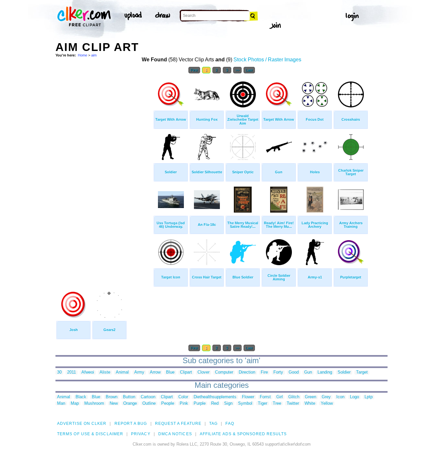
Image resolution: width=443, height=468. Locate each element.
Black (81, 397)
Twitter (293, 403)
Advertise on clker (81, 423)
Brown (111, 397)
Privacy (140, 434)
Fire (264, 372)
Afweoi (87, 372)
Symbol (245, 403)
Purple (200, 403)
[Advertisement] (104, 174)
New (114, 403)
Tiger (262, 403)
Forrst (265, 397)
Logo (354, 397)
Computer (224, 372)
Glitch (293, 397)
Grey (326, 397)
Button (129, 397)
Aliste (105, 372)
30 (59, 372)
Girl (279, 397)
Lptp (369, 397)
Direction (247, 372)
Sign (228, 403)
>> (237, 70)
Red (215, 403)
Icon (340, 397)
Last (249, 70)
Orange (130, 403)
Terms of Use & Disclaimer (90, 434)
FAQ (229, 423)
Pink (184, 403)
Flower (248, 397)
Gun (308, 372)
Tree (277, 403)
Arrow (155, 372)
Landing (324, 372)
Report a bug (130, 423)
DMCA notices (175, 434)
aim (94, 55)
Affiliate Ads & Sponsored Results (243, 434)
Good (294, 372)
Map (75, 403)
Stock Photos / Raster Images (267, 59)
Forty (278, 372)
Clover (204, 372)
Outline (149, 403)
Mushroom (94, 403)
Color (183, 397)
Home (82, 55)
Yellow (327, 403)
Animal (122, 372)
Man (61, 403)
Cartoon (148, 397)
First (194, 70)
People (167, 403)
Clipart (186, 372)
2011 (71, 372)
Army (139, 372)
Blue (170, 372)
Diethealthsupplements (215, 397)
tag (213, 423)
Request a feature (178, 423)
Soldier (344, 372)
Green (310, 397)
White (310, 403)
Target (362, 372)
